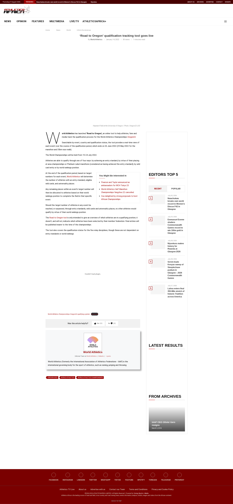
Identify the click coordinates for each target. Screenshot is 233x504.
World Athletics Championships (90, 377)
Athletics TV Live (67, 489)
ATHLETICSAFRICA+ (94, 21)
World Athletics (96, 39)
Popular (175, 189)
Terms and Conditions (138, 489)
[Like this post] (57, 407)
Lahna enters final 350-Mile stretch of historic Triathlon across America (176, 292)
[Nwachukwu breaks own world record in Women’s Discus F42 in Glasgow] (158, 199)
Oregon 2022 (52, 377)
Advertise (210, 2)
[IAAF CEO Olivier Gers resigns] (167, 419)
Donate (228, 2)
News (58, 30)
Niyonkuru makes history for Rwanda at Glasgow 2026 (176, 247)
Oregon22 (131, 137)
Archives (200, 2)
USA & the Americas (84, 30)
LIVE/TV (74, 21)
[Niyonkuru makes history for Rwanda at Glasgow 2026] (158, 244)
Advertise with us (97, 489)
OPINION (21, 21)
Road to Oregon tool (58, 218)
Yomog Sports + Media (141, 493)
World (69, 30)
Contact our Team (117, 489)
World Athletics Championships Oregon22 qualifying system (68, 314)
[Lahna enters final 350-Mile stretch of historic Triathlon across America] (158, 289)
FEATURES (38, 21)
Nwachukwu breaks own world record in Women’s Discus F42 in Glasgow (61, 2)
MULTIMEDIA (57, 21)
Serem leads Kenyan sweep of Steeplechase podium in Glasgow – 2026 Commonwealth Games (175, 270)
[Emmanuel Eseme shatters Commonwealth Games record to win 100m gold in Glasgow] (158, 220)
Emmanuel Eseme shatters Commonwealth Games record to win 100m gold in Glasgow (176, 226)
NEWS (7, 21)
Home (48, 30)
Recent (158, 189)
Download (94, 314)
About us (190, 2)
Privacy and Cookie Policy (163, 489)
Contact (219, 2)
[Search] (229, 21)
